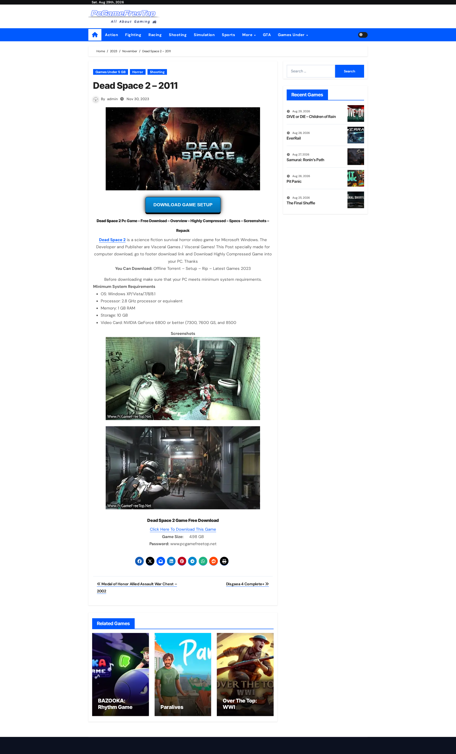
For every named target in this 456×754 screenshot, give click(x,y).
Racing (155, 34)
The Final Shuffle (301, 203)
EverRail (294, 138)
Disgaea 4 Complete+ (245, 583)
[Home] (94, 35)
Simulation (204, 34)
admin (112, 99)
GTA (267, 34)
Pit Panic (294, 181)
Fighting (133, 34)
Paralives (172, 707)
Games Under (292, 34)
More (248, 34)
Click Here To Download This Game (183, 529)
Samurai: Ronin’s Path (305, 159)
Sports (228, 34)
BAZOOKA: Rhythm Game (115, 704)
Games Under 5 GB (110, 72)
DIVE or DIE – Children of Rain (311, 116)
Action (111, 34)
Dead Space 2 (112, 239)
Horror (137, 72)
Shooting (178, 34)
